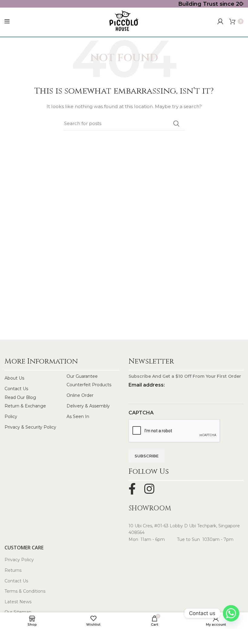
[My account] (220, 21)
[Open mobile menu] (7, 21)
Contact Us (16, 388)
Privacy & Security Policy (30, 427)
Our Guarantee (82, 376)
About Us (14, 378)
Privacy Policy (19, 559)
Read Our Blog (20, 397)
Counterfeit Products (89, 384)
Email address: (147, 385)
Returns (13, 570)
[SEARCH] (176, 123)
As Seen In (78, 416)
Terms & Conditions (25, 591)
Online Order (80, 395)
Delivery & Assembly (88, 406)
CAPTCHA (141, 413)
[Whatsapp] (231, 613)
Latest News (18, 601)
